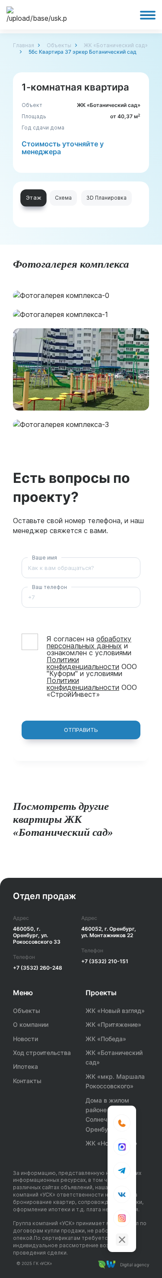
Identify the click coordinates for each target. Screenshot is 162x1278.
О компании (30, 1024)
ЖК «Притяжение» (113, 1024)
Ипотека (25, 1066)
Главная (23, 45)
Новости (25, 1038)
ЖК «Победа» (106, 1038)
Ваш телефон (49, 587)
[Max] (121, 1146)
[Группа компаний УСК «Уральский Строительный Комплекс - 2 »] (36, 14)
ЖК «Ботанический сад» (116, 45)
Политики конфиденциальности (83, 663)
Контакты (27, 1080)
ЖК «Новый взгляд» (115, 1010)
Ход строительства (42, 1052)
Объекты (59, 45)
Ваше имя (44, 557)
